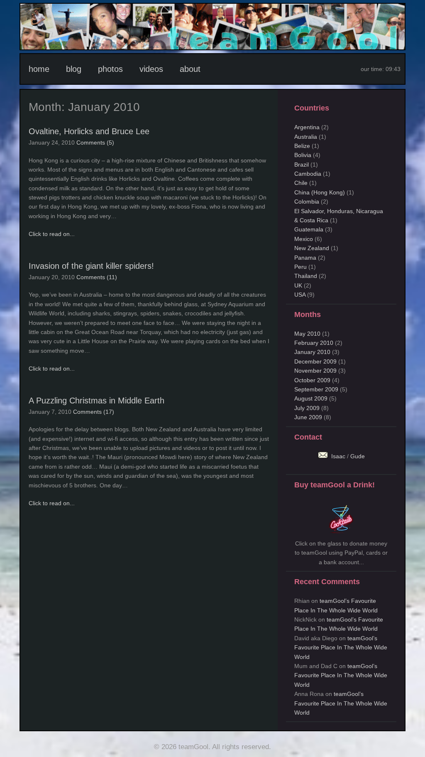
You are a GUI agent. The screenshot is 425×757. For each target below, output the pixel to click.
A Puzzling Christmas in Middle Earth (96, 400)
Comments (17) (93, 411)
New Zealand (311, 248)
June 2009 (308, 417)
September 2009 (316, 389)
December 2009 (315, 361)
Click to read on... (52, 234)
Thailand (305, 276)
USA (299, 294)
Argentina (307, 127)
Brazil (301, 164)
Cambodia (307, 173)
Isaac (337, 456)
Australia (305, 136)
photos (110, 69)
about (190, 69)
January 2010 (312, 352)
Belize (302, 146)
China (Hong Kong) (319, 192)
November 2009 (315, 370)
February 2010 (313, 342)
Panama (305, 257)
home (39, 69)
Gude (357, 456)
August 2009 (310, 398)
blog (73, 69)
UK (298, 285)
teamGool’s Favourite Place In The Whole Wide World (340, 647)
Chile (301, 182)
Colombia (306, 201)
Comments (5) (95, 142)
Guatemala (308, 229)
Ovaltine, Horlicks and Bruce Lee (89, 131)
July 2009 (307, 408)
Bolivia (302, 155)
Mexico (303, 239)
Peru (300, 266)
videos (151, 69)
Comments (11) (96, 277)
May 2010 (307, 333)
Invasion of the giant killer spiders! (91, 265)
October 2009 (312, 380)
